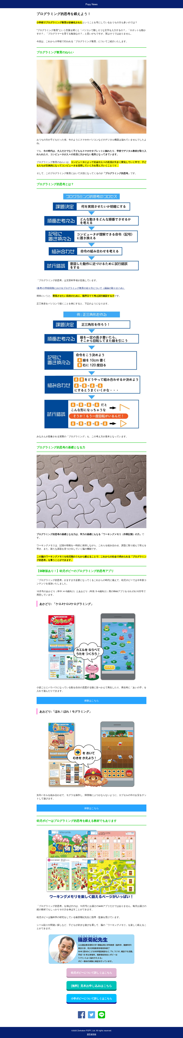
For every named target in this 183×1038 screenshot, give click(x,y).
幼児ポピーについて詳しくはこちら (91, 972)
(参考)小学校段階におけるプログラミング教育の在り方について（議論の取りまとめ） (81, 288)
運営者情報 (91, 1034)
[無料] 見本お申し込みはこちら (91, 985)
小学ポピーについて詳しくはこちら (91, 998)
